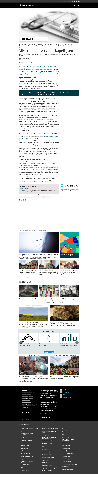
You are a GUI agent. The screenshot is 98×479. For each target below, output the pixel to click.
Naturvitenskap (67, 5)
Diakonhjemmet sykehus (25, 431)
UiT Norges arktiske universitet (68, 453)
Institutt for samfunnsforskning (27, 456)
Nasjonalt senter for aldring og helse (48, 440)
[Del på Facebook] (20, 200)
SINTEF (63, 436)
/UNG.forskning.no (67, 394)
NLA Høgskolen (44, 426)
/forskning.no (66, 392)
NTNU (43, 434)
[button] (72, 1)
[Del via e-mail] (26, 200)
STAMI (63, 442)
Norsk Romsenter (45, 463)
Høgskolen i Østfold (24, 450)
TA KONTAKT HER (24, 188)
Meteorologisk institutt (25, 464)
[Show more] (39, 194)
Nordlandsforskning (45, 451)
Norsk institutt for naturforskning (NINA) (49, 467)
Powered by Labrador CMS (49, 476)
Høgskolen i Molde (24, 448)
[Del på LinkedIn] (24, 200)
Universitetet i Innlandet (66, 458)
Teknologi (59, 5)
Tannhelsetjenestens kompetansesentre (69, 450)
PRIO (63, 428)
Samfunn (53, 5)
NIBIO (22, 467)
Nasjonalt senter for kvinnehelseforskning (49, 443)
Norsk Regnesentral (45, 462)
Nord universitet (44, 449)
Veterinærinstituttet (65, 467)
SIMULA (63, 434)
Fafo (22, 436)
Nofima (43, 447)
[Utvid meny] (78, 5)
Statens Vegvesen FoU (66, 443)
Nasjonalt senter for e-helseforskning (48, 441)
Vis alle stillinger (49, 352)
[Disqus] (49, 215)
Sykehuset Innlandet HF (66, 448)
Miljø (48, 5)
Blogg (73, 5)
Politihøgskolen (65, 426)
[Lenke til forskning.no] (27, 4)
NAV (22, 465)
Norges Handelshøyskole (46, 454)
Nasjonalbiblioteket (45, 435)
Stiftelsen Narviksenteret (66, 445)
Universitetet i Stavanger (66, 461)
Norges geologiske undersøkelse (48, 457)
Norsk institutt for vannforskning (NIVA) (49, 468)
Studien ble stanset (45, 135)
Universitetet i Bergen (66, 456)
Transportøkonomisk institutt (67, 451)
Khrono (28, 74)
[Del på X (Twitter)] (22, 200)
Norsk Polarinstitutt (45, 460)
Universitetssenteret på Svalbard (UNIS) (69, 464)
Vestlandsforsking (65, 466)
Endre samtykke (25, 419)
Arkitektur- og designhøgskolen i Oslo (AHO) (29, 428)
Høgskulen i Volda (24, 451)
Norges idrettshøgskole (46, 459)
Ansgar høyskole (24, 426)
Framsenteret (23, 442)
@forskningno (66, 389)
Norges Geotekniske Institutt (47, 452)
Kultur (40, 5)
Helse (44, 5)
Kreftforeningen (24, 459)
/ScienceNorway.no (67, 397)
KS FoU (22, 458)
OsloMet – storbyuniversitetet (47, 470)
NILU (22, 471)
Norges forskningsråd (46, 455)
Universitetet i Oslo (65, 459)
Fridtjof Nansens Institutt (25, 443)
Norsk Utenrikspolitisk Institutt (47, 465)
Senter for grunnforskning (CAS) (68, 437)
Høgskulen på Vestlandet (25, 453)
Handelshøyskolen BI (25, 445)
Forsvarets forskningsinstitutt (26, 440)
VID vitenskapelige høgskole (67, 469)
